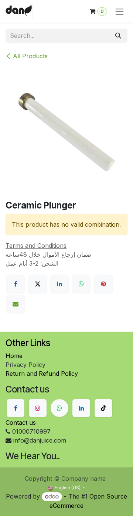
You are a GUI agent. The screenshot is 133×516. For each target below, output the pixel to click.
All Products (30, 56)
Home (14, 355)
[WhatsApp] (81, 284)
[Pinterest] (103, 284)
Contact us (21, 422)
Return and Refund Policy (42, 373)
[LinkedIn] (59, 284)
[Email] (15, 304)
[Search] (118, 36)
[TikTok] (103, 408)
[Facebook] (15, 284)
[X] (38, 284)
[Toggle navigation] (119, 11)
